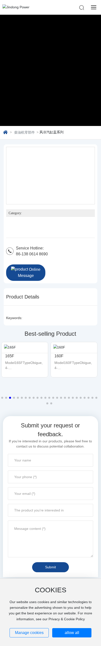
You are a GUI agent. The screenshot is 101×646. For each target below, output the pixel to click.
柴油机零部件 (24, 132)
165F (9, 356)
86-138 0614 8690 (32, 254)
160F (58, 356)
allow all (72, 633)
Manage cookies (29, 633)
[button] (2, 398)
